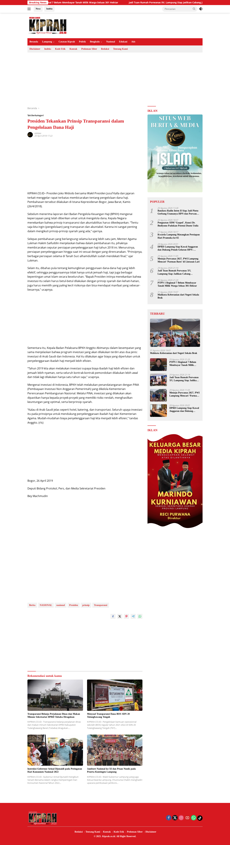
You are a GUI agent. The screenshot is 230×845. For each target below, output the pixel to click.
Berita (32, 605)
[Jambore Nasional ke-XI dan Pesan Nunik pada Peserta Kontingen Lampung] (115, 750)
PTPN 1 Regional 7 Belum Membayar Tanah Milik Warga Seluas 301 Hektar (52, 2)
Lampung (47, 41)
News (38, 8)
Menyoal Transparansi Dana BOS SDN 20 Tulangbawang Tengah (108, 715)
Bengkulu (95, 41)
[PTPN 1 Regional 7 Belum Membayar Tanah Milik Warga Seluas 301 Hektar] (158, 364)
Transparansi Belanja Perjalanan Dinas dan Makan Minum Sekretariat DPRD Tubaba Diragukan (53, 715)
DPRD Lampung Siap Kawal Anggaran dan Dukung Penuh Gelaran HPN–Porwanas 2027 (178, 248)
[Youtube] (187, 818)
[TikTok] (200, 818)
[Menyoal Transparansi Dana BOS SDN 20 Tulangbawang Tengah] (115, 695)
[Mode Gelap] (201, 9)
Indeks (49, 8)
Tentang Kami (120, 49)
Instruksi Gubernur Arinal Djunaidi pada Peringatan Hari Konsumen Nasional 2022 (54, 770)
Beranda (33, 41)
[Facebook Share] (113, 616)
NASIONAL (46, 605)
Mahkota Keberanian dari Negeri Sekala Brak (178, 296)
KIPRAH (38, 133)
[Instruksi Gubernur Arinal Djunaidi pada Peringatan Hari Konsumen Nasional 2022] (55, 750)
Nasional (110, 41)
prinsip (86, 605)
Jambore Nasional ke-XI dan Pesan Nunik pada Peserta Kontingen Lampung (111, 770)
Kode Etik (60, 49)
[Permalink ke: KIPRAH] (30, 134)
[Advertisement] (115, 79)
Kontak (73, 49)
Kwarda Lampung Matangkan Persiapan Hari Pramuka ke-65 (179, 236)
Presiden (73, 605)
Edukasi (123, 41)
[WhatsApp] (193, 818)
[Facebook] (168, 818)
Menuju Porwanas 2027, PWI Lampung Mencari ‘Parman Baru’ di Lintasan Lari (179, 260)
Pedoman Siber (89, 49)
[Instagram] (181, 818)
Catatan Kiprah (67, 41)
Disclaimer (34, 49)
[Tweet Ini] (119, 616)
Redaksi (105, 49)
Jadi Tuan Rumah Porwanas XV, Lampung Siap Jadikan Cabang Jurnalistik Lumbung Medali (158, 2)
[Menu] (29, 9)
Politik (82, 41)
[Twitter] (175, 818)
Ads (133, 41)
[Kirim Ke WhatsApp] (139, 616)
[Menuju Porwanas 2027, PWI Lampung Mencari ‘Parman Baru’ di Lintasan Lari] (158, 395)
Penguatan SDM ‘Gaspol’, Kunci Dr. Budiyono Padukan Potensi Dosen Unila (178, 224)
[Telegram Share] (133, 616)
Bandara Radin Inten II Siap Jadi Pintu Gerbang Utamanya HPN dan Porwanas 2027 (178, 212)
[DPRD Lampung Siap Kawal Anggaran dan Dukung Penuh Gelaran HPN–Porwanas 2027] (158, 410)
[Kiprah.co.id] (47, 25)
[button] (194, 8)
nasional (60, 605)
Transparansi (100, 605)
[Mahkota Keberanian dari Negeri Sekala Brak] (175, 333)
